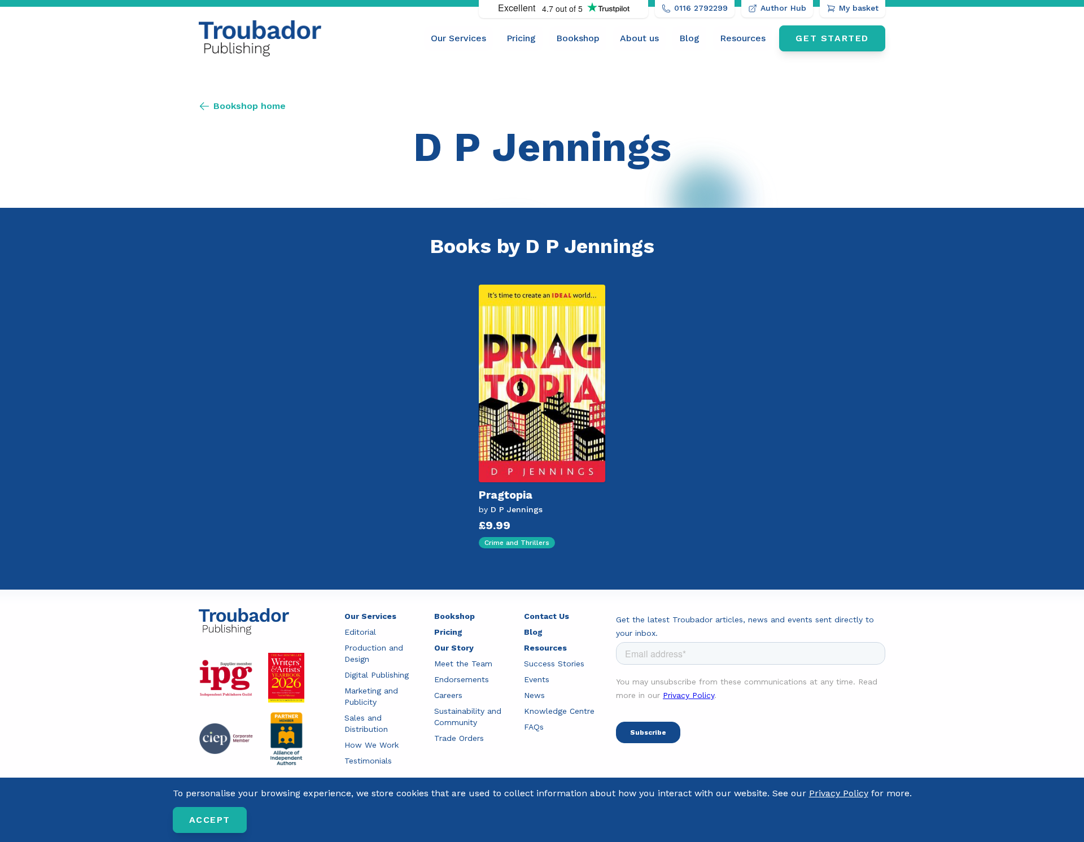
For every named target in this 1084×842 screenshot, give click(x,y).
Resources (743, 38)
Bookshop (578, 38)
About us (639, 38)
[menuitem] (458, 38)
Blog (689, 38)
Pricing (521, 38)
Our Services (458, 38)
